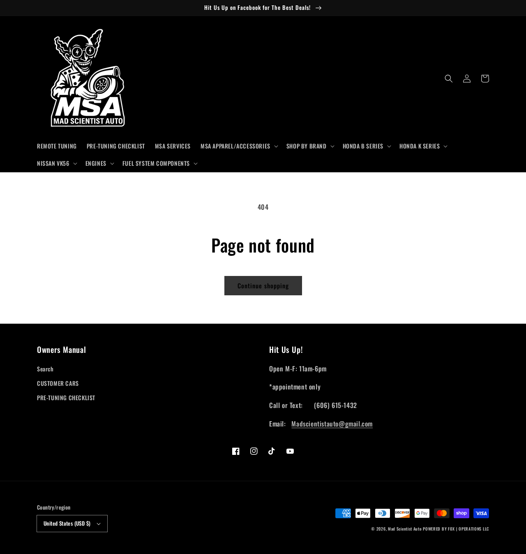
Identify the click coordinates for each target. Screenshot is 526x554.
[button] (238, 146)
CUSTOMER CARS (58, 383)
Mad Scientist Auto (405, 529)
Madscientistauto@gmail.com (332, 424)
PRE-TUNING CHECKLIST (66, 397)
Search (45, 368)
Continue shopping (263, 285)
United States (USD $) (67, 523)
